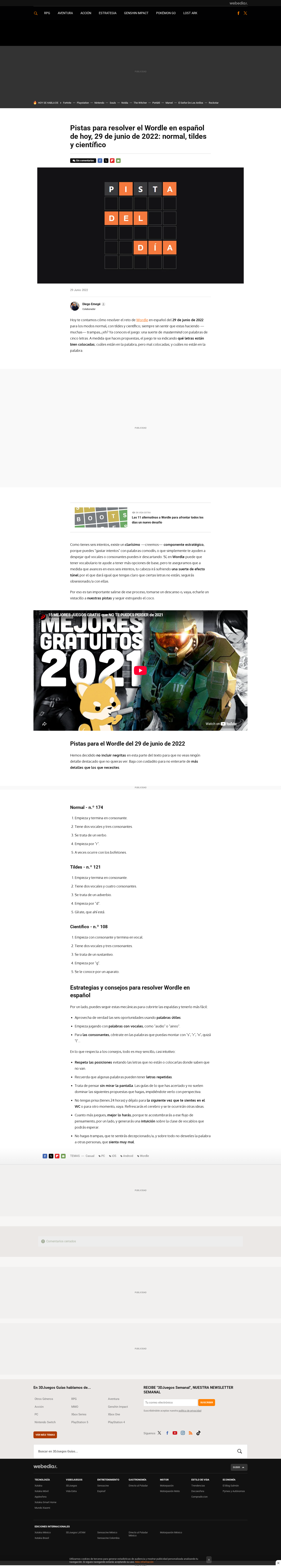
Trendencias (198, 1485)
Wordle (142, 320)
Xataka (38, 1485)
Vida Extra (71, 1491)
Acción (85, 13)
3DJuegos (71, 1485)
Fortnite (67, 102)
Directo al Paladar (138, 1485)
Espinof (101, 1491)
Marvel (169, 102)
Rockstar (213, 102)
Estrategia (107, 13)
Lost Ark (190, 13)
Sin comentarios (85, 160)
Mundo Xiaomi (42, 1507)
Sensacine (103, 1485)
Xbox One (114, 1414)
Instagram (183, 1432)
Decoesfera (197, 1491)
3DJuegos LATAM (75, 1532)
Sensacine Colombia (108, 1538)
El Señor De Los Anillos (190, 102)
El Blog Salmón (231, 1485)
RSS (191, 1432)
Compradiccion (199, 1496)
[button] (93, 304)
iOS (114, 1156)
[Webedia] (239, 3)
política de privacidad (190, 1410)
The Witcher (140, 102)
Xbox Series (78, 1414)
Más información (144, 1561)
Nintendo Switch (45, 1422)
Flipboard (112, 160)
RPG (47, 13)
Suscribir (206, 1402)
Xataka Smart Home (45, 1502)
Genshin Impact (136, 13)
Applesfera (40, 1496)
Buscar (239, 1451)
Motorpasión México (171, 1532)
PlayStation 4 (116, 1422)
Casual (90, 1156)
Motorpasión (167, 1485)
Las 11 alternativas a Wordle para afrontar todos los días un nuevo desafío (167, 520)
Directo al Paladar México (138, 1534)
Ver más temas (45, 1434)
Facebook (238, 13)
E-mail (118, 160)
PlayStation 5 (79, 1422)
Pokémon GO (166, 13)
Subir (236, 1467)
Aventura (65, 13)
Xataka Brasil (42, 1538)
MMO (74, 1406)
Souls (113, 102)
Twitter (245, 13)
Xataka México (43, 1532)
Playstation (83, 102)
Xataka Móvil (42, 1491)
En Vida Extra (143, 512)
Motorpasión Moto (170, 1491)
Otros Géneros (44, 1399)
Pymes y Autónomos (234, 1491)
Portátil (156, 102)
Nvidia (124, 102)
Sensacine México (107, 1532)
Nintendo (99, 102)
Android (128, 1156)
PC (103, 1156)
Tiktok (198, 1432)
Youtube (175, 1432)
